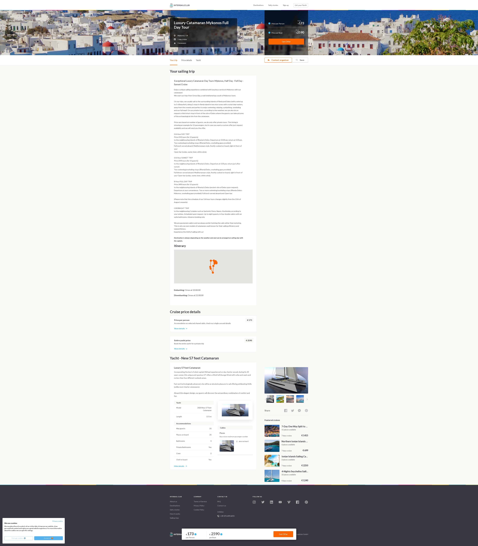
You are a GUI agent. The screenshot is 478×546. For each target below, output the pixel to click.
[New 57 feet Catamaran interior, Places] (227, 446)
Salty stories (273, 5)
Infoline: (225, 514)
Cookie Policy (199, 510)
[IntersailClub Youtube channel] (280, 502)
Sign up (286, 5)
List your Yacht (301, 5)
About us (173, 501)
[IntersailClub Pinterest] (306, 502)
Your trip (173, 60)
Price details (186, 60)
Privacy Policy (199, 506)
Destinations (258, 5)
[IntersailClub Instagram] (254, 502)
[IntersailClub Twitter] (262, 502)
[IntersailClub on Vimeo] (288, 502)
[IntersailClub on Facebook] (297, 502)
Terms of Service (200, 501)
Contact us (221, 506)
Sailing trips (174, 518)
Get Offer (286, 41)
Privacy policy (57, 521)
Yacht (198, 60)
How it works (175, 514)
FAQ (219, 501)
